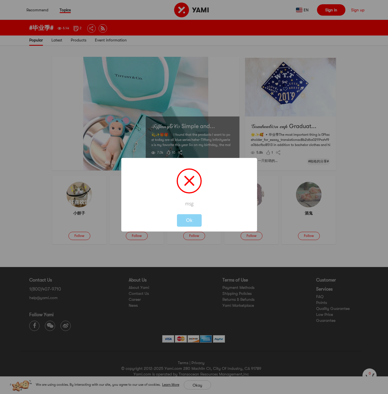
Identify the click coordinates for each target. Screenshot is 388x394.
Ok (189, 220)
